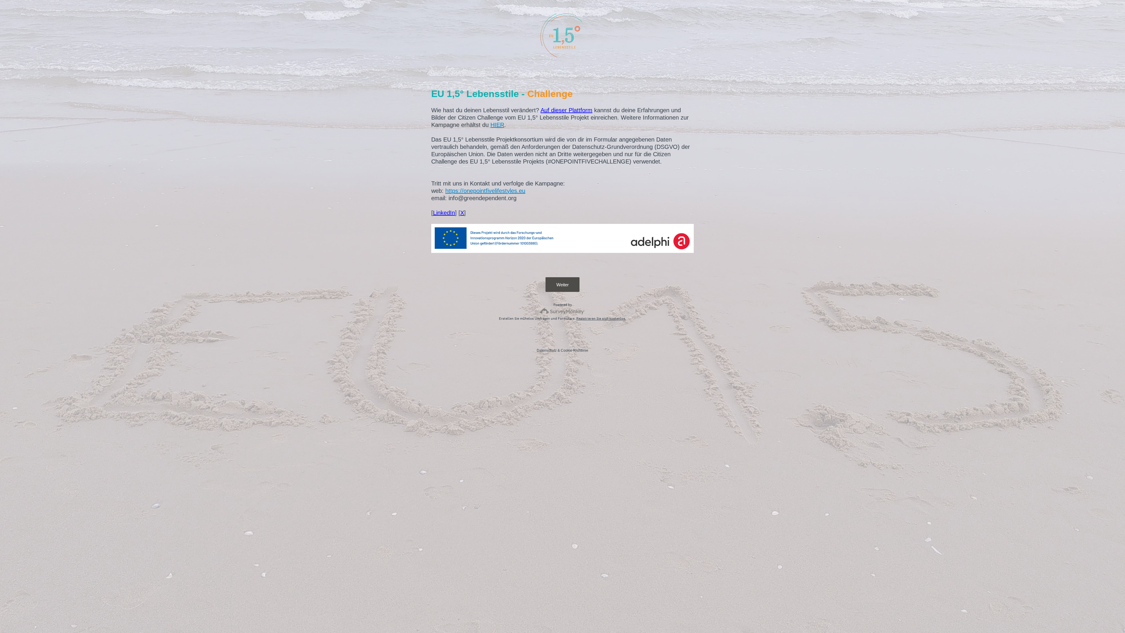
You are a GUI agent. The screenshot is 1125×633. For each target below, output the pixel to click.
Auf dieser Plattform (566, 110)
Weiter (562, 284)
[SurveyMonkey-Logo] (562, 311)
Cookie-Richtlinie (574, 350)
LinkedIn (444, 213)
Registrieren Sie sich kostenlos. (601, 318)
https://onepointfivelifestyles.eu (485, 191)
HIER (497, 125)
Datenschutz (547, 350)
